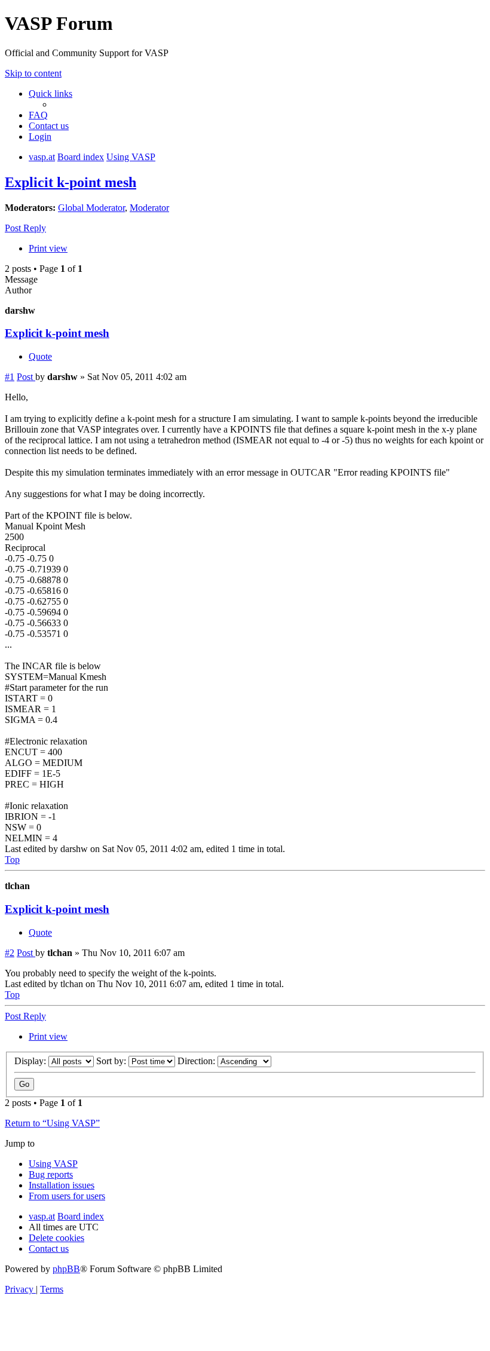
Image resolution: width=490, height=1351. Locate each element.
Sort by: (112, 1061)
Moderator (149, 208)
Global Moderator (91, 208)
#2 (9, 953)
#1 (9, 377)
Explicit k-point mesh (70, 182)
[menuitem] (38, 115)
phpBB (66, 1269)
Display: (31, 1061)
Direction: (197, 1061)
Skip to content (33, 73)
